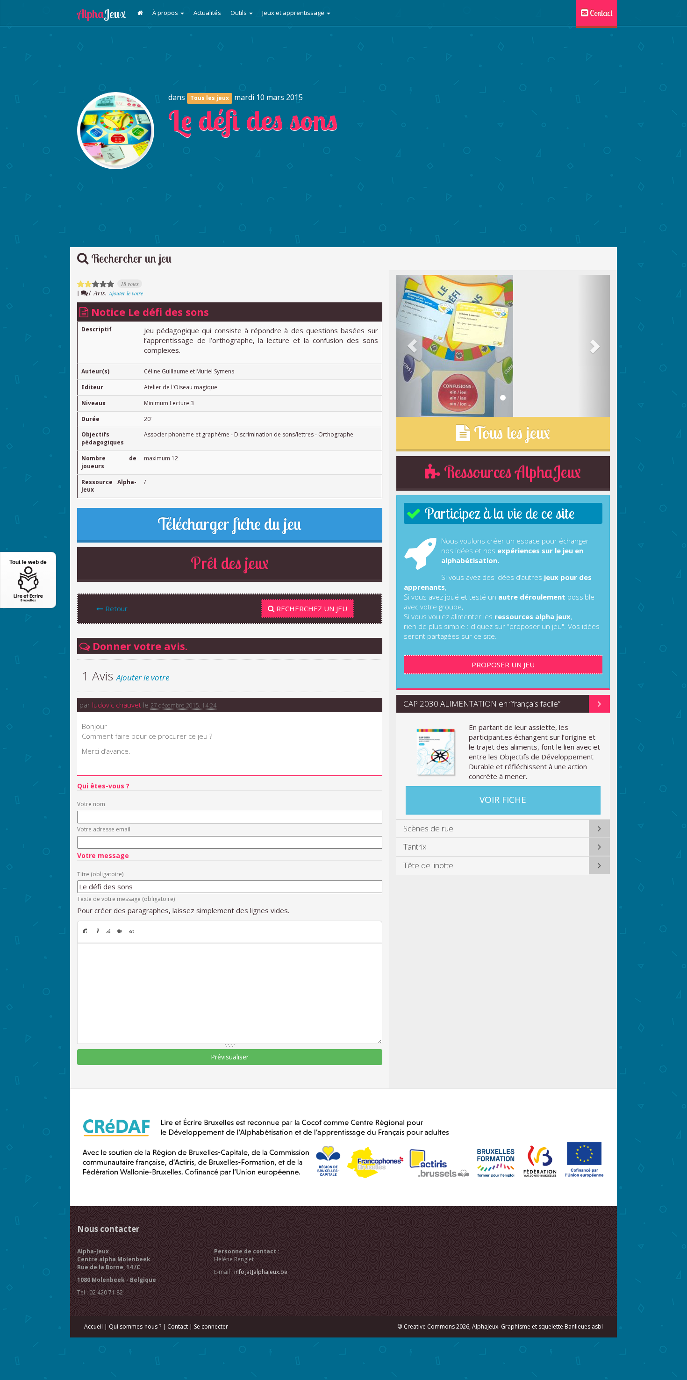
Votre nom (91, 804)
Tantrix (414, 846)
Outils (239, 12)
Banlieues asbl (584, 1326)
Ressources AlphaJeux (510, 472)
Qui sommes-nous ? (135, 1326)
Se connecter (211, 1326)
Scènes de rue (428, 828)
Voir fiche (502, 800)
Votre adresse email (103, 829)
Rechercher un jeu (130, 258)
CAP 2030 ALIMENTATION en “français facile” (481, 703)
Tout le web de (28, 562)
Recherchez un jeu (310, 608)
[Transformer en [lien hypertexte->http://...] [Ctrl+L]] (108, 931)
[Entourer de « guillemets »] (131, 931)
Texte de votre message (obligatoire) (126, 899)
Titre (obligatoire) (100, 874)
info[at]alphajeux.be (260, 1272)
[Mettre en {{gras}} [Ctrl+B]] (84, 931)
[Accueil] (140, 13)
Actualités (207, 12)
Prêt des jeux (230, 563)
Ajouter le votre (126, 293)
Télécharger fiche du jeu (229, 524)
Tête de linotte (428, 865)
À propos (165, 12)
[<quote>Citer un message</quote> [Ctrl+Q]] (120, 931)
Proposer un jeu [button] (503, 664)
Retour (115, 608)
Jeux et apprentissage (294, 12)
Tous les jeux (209, 98)
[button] (412, 346)
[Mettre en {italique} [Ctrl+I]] (96, 931)
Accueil (93, 1326)
